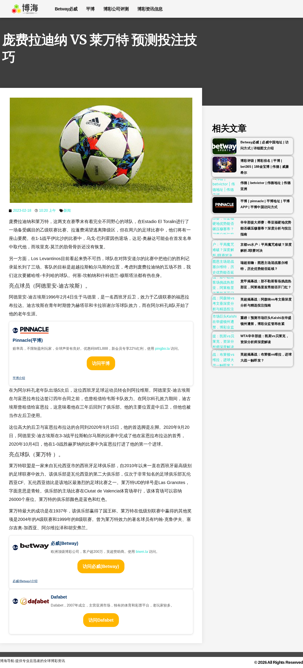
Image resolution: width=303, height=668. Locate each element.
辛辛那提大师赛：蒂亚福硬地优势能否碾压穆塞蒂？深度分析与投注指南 (265, 228)
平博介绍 (19, 378)
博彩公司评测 (115, 8)
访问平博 (101, 363)
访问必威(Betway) (101, 566)
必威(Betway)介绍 (25, 581)
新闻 (67, 210)
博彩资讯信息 (149, 8)
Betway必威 (66, 8)
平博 (90, 8)
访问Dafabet (101, 620)
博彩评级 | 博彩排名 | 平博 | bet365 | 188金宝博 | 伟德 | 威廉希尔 (264, 166)
